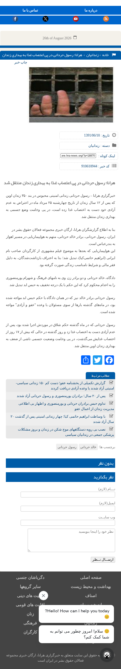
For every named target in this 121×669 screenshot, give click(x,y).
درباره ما (91, 10)
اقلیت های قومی (30, 605)
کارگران (30, 632)
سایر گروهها (30, 586)
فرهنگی (30, 623)
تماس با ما (30, 10)
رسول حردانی (67, 447)
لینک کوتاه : (106, 156)
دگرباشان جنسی (30, 577)
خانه (106, 55)
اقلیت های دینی (30, 596)
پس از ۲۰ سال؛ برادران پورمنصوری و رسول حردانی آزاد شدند (61, 396)
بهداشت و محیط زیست (91, 586)
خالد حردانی (88, 447)
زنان (30, 614)
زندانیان (92, 55)
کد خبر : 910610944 (95, 166)
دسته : (105, 146)
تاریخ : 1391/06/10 (97, 135)
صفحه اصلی (91, 577)
